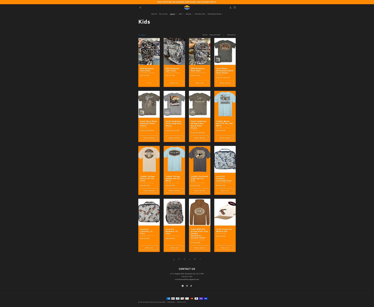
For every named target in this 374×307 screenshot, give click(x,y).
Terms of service (181, 302)
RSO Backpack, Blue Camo (198, 69)
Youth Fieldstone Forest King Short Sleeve (174, 123)
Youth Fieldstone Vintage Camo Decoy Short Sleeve (198, 124)
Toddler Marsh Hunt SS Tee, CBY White (224, 123)
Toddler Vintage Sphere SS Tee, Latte (147, 178)
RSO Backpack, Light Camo (173, 69)
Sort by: (205, 35)
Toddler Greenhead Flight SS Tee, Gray (199, 178)
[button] (140, 7)
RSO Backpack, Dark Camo (147, 69)
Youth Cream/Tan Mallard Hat (224, 230)
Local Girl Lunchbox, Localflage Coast (224, 178)
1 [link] (173, 259)
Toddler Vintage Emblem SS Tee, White (173, 178)
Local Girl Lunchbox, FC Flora (146, 231)
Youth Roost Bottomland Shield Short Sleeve (224, 70)
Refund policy (171, 302)
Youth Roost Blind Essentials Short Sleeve (148, 123)
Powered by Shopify (160, 302)
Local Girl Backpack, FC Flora (172, 231)
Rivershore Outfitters (149, 302)
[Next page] (200, 259)
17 (195, 259)
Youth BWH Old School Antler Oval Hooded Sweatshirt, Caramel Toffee (199, 233)
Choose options (225, 83)
